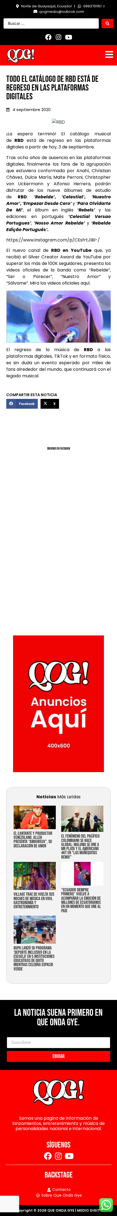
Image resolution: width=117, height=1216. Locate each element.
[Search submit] (107, 23)
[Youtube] (68, 37)
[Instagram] (58, 37)
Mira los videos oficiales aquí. (60, 283)
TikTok (61, 356)
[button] (22, 404)
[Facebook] (48, 37)
